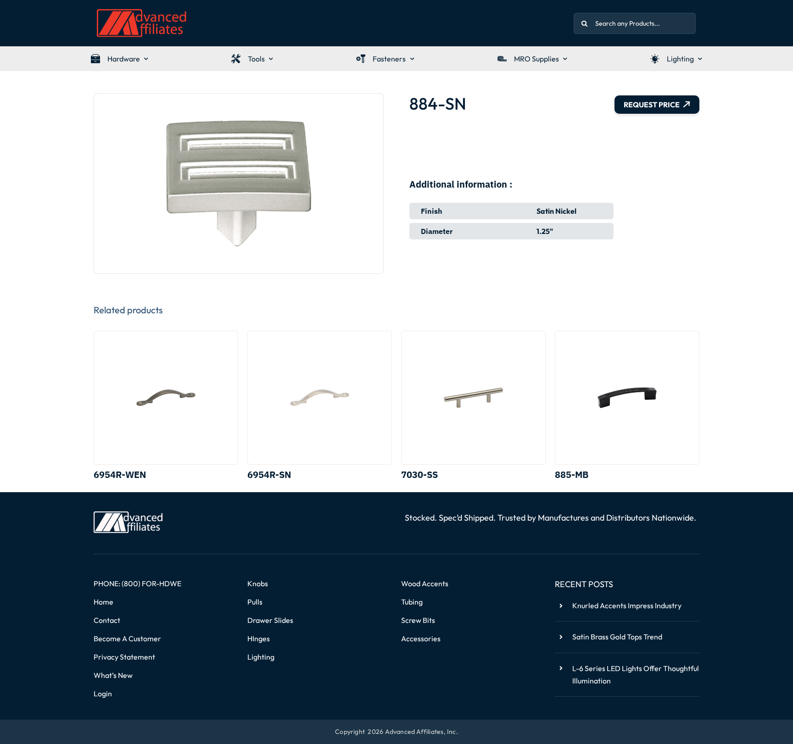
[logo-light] (128, 515)
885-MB (571, 474)
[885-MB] (627, 398)
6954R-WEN (120, 474)
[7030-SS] (473, 398)
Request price (652, 104)
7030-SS (419, 474)
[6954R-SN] (319, 398)
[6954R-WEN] (166, 398)
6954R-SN (269, 474)
